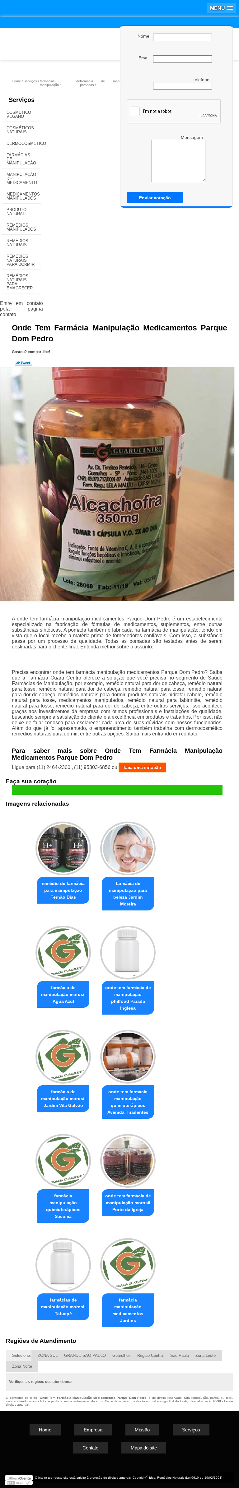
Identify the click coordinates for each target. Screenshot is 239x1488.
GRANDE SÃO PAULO (85, 1355)
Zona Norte (22, 1366)
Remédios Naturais (17, 242)
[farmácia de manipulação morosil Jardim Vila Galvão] (63, 1054)
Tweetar (23, 363)
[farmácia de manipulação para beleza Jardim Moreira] (128, 846)
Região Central (150, 1355)
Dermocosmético (24, 143)
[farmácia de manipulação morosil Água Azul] (63, 949)
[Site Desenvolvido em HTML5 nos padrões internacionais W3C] (19, 1482)
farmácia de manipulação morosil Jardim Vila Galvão (63, 1098)
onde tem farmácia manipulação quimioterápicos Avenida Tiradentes (127, 1102)
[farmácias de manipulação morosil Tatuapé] (63, 1262)
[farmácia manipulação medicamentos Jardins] (128, 1262)
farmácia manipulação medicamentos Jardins (127, 1310)
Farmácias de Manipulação (21, 159)
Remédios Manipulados (21, 227)
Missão (142, 1429)
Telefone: (202, 79)
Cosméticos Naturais (20, 130)
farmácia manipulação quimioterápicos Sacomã (63, 1206)
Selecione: (21, 1355)
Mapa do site (144, 1447)
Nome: (145, 36)
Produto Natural (16, 211)
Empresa (93, 1429)
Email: (145, 57)
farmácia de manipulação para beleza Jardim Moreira (128, 893)
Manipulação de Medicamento (22, 178)
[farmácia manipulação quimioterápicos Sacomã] (63, 1158)
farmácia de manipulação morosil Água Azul (63, 994)
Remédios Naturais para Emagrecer (20, 282)
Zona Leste (205, 1355)
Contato (90, 1447)
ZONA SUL (48, 1355)
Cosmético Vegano (19, 114)
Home (45, 1429)
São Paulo (179, 1355)
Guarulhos (121, 1355)
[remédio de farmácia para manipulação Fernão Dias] (63, 846)
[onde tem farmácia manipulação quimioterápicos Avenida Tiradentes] (128, 1054)
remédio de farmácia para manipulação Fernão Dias (63, 890)
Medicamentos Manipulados (23, 196)
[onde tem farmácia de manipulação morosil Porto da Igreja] (128, 1158)
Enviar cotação (155, 197)
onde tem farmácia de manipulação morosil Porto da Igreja (128, 1202)
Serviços (22, 99)
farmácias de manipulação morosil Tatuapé (63, 1306)
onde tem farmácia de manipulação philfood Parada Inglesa (128, 998)
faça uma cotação (142, 767)
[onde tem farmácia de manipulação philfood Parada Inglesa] (128, 949)
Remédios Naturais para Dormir (21, 260)
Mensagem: (193, 137)
